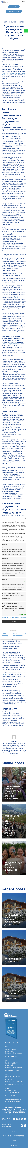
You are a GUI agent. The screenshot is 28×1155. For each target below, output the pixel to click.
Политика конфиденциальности (17, 634)
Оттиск (24, 633)
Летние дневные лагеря (12, 1101)
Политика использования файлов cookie (5, 635)
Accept (14, 621)
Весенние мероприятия (13, 1076)
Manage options (14, 630)
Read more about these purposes (19, 617)
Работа (14, 1145)
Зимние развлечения (12, 1048)
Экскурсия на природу (12, 1092)
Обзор (7, 1046)
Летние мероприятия (12, 1062)
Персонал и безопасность (13, 1053)
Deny (14, 626)
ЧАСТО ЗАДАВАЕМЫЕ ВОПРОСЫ (14, 1136)
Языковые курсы (10, 1049)
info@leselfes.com (19, 1113)
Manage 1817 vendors (6, 617)
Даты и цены (9, 1051)
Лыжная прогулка (10, 1090)
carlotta (14, 742)
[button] (25, 518)
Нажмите (13, 1141)
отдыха (16, 297)
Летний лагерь (10, 22)
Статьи (21, 22)
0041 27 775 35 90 (18, 1109)
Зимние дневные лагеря (13, 1099)
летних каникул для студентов (12, 344)
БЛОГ (14, 1131)
